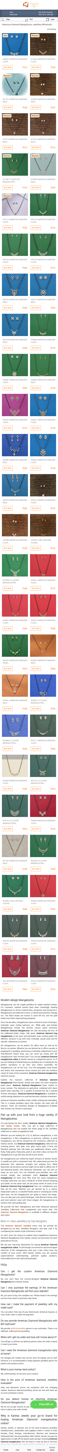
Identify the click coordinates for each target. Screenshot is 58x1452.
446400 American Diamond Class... (15, 421)
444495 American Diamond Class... (43, 902)
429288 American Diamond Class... (15, 541)
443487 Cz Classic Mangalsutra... (39, 701)
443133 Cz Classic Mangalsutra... (11, 821)
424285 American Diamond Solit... (43, 100)
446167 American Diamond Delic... (43, 300)
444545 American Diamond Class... (15, 942)
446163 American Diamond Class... (43, 220)
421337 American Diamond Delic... (15, 100)
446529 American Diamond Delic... (15, 501)
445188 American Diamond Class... (15, 982)
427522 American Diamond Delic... (43, 140)
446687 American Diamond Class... (15, 381)
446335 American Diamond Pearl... (15, 661)
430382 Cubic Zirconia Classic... (41, 541)
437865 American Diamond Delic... (43, 180)
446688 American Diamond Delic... (43, 381)
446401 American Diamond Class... (43, 421)
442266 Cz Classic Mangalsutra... (39, 861)
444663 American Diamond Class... (15, 621)
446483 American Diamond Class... (43, 461)
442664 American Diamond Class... (15, 781)
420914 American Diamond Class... (43, 501)
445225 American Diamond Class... (43, 982)
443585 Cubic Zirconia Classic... (13, 902)
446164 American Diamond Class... (15, 260)
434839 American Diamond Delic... (43, 661)
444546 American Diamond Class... (43, 942)
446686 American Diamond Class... (43, 340)
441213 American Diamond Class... (15, 220)
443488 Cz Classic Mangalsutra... (11, 741)
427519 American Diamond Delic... (15, 140)
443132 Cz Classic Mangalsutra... (39, 781)
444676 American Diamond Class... (43, 621)
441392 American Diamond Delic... (15, 861)
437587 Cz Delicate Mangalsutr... (11, 180)
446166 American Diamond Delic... (15, 300)
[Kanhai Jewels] (30, 4)
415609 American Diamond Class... (43, 60)
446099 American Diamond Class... (43, 821)
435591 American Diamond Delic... (15, 701)
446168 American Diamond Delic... (15, 340)
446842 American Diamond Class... (15, 60)
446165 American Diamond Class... (43, 260)
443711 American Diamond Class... (43, 741)
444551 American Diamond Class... (43, 581)
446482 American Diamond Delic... (15, 461)
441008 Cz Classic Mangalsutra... (11, 581)
